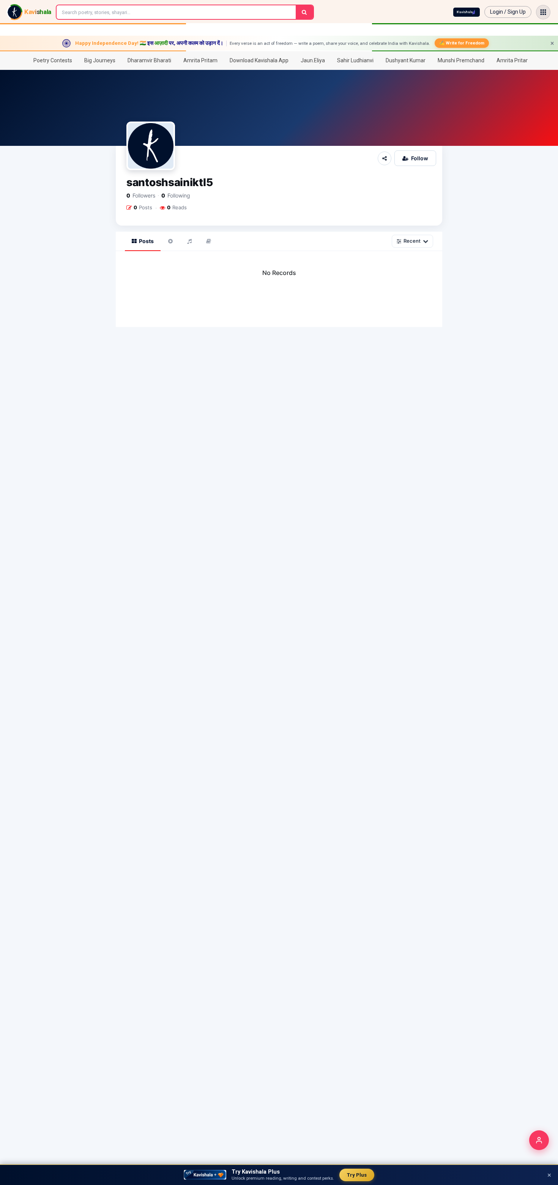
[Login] (539, 1140)
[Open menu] (543, 12)
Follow (419, 158)
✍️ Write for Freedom (461, 43)
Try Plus (357, 1175)
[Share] (384, 158)
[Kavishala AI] (466, 12)
